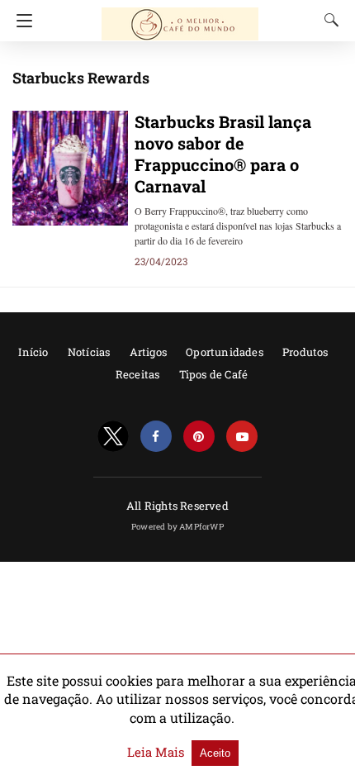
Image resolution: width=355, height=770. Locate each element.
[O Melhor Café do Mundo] (180, 16)
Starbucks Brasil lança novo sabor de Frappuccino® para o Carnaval (223, 154)
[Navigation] (20, 20)
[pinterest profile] (199, 436)
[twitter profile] (113, 436)
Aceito (215, 753)
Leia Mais (157, 752)
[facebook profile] (156, 436)
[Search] (328, 20)
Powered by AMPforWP (177, 526)
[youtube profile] (242, 436)
